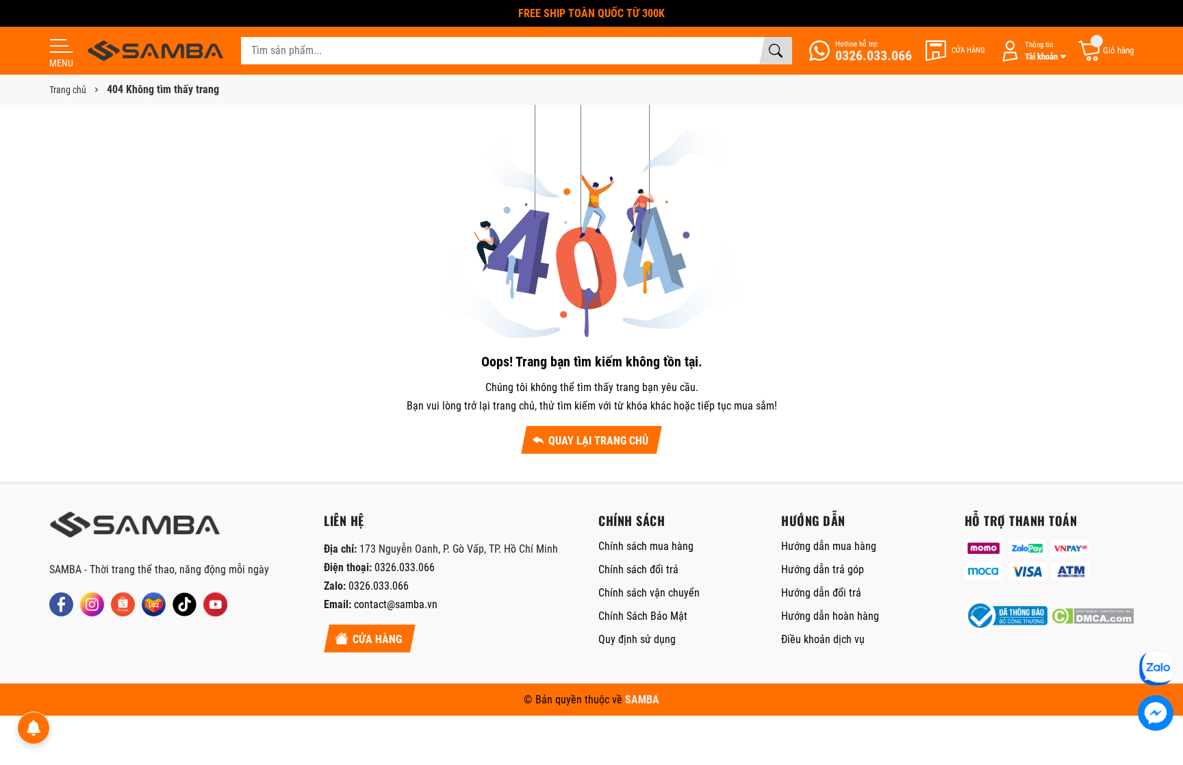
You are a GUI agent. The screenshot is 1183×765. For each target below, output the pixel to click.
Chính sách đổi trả (638, 569)
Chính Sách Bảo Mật (642, 616)
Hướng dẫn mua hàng (828, 546)
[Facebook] (61, 604)
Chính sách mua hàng (646, 546)
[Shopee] (123, 604)
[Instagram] (92, 604)
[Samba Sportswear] (155, 50)
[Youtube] (215, 604)
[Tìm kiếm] (775, 50)
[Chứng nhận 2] (1092, 616)
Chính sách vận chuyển (649, 592)
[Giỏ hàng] (1105, 51)
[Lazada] (154, 604)
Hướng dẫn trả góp (822, 569)
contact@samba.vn (395, 604)
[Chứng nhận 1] (1006, 616)
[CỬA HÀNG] (955, 50)
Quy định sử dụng (637, 639)
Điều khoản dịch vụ (823, 639)
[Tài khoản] (1031, 51)
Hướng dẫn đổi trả (821, 592)
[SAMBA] (134, 529)
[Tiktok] (184, 604)
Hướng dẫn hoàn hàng (830, 616)
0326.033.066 (404, 567)
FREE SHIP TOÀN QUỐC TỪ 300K (591, 13)
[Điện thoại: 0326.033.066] (860, 50)
